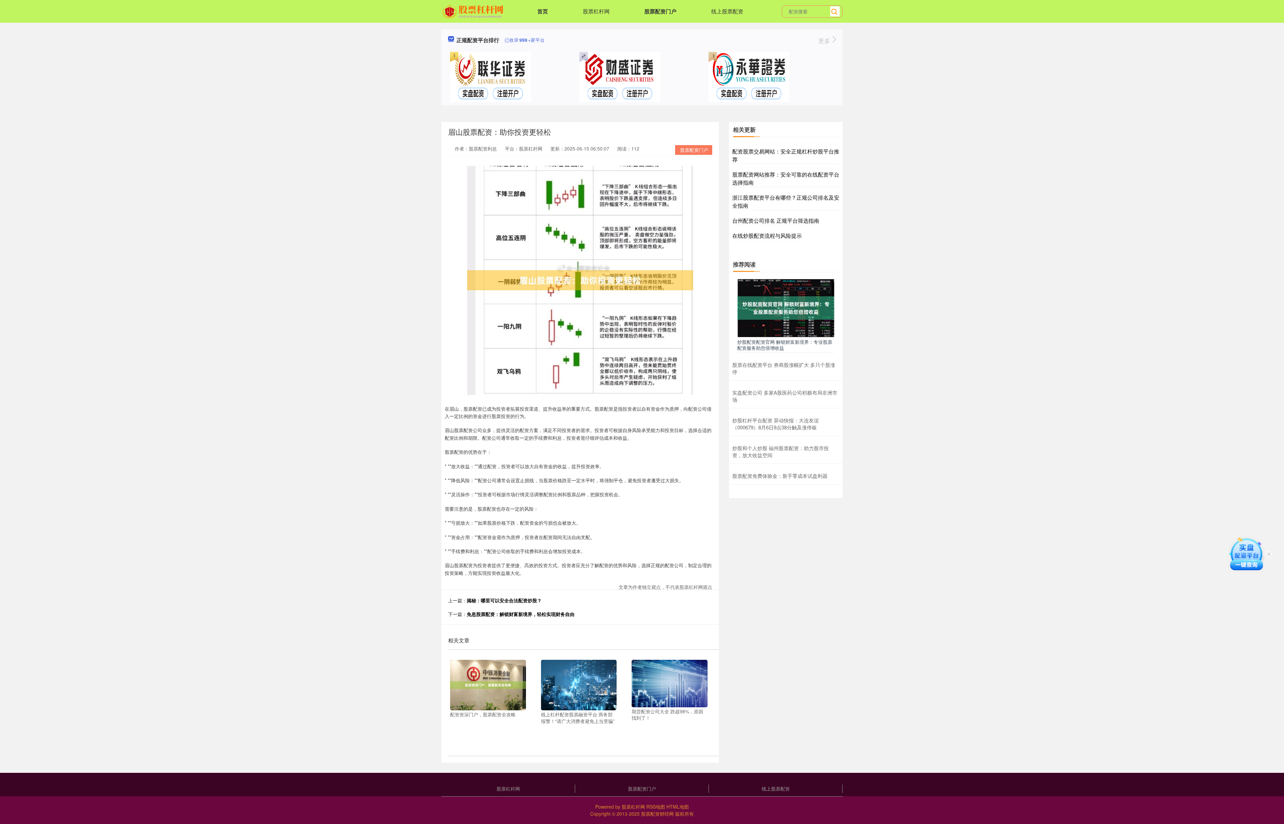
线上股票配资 (727, 11)
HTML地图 (677, 806)
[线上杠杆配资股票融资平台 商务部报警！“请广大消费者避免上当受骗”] (579, 684)
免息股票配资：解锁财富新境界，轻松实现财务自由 (520, 614)
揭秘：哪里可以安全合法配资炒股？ (504, 600)
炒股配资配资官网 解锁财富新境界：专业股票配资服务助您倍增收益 (784, 344)
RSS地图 (655, 806)
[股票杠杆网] (473, 10)
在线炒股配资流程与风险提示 (767, 235)
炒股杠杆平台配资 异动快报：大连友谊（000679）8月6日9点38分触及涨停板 (775, 424)
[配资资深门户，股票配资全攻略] (488, 684)
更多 (825, 40)
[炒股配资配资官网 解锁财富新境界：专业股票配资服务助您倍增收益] (785, 307)
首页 (542, 11)
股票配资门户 (660, 11)
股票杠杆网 (596, 11)
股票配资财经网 (657, 813)
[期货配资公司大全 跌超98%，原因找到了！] (670, 683)
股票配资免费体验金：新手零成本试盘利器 (780, 475)
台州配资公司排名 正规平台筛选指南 (775, 220)
